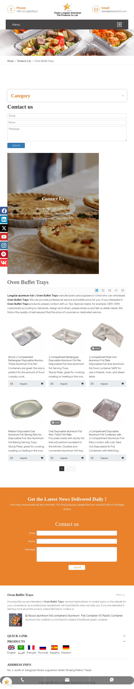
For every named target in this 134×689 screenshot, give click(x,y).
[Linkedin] (4, 219)
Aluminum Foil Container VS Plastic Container (95, 615)
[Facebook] (4, 211)
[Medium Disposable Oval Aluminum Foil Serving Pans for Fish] (26, 409)
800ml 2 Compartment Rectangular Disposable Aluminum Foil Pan (26, 359)
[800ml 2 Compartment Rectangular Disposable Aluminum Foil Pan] (26, 335)
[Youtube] (4, 237)
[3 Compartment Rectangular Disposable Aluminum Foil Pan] (67, 335)
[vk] (4, 263)
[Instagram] (4, 245)
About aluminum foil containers (47, 615)
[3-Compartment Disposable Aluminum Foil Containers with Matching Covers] (107, 409)
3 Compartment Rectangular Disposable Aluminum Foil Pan (65, 359)
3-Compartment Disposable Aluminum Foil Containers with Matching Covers (105, 433)
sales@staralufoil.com (114, 11)
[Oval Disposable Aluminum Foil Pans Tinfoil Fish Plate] (67, 409)
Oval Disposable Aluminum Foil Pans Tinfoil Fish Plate (65, 433)
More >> (120, 595)
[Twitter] (4, 228)
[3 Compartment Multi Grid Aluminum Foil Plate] (107, 335)
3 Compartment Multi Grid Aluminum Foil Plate (103, 359)
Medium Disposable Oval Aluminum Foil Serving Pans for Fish (24, 433)
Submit (16, 145)
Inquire (23, 383)
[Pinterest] (4, 254)
